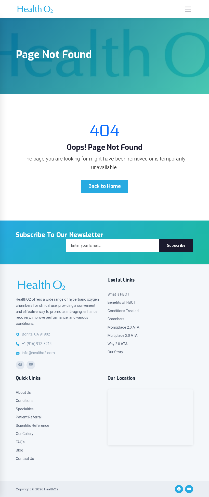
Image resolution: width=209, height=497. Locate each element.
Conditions (24, 401)
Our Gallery (24, 434)
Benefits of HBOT (122, 302)
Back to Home (104, 186)
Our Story (115, 352)
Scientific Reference (32, 425)
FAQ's (20, 442)
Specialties (25, 409)
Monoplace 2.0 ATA (123, 327)
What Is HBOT (118, 294)
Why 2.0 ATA (118, 344)
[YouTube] (31, 365)
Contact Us (25, 459)
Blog (19, 450)
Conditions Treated (123, 311)
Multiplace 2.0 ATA (123, 335)
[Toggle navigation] (188, 9)
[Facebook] (20, 365)
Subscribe (176, 245)
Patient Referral (29, 417)
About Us (23, 392)
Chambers (116, 319)
